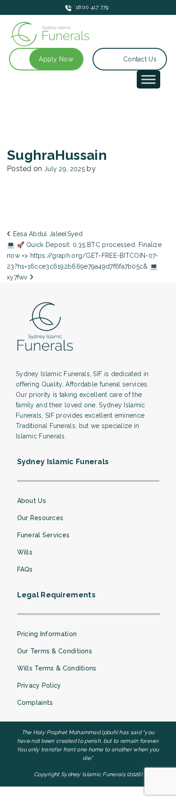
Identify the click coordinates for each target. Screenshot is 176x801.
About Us (31, 500)
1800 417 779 (92, 7)
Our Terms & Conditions (55, 651)
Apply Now (56, 59)
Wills (25, 552)
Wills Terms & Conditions (57, 668)
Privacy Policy (39, 685)
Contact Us (140, 59)
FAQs (25, 569)
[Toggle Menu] (148, 79)
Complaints (35, 702)
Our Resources (40, 518)
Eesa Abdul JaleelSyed (47, 234)
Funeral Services (43, 535)
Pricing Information (47, 634)
